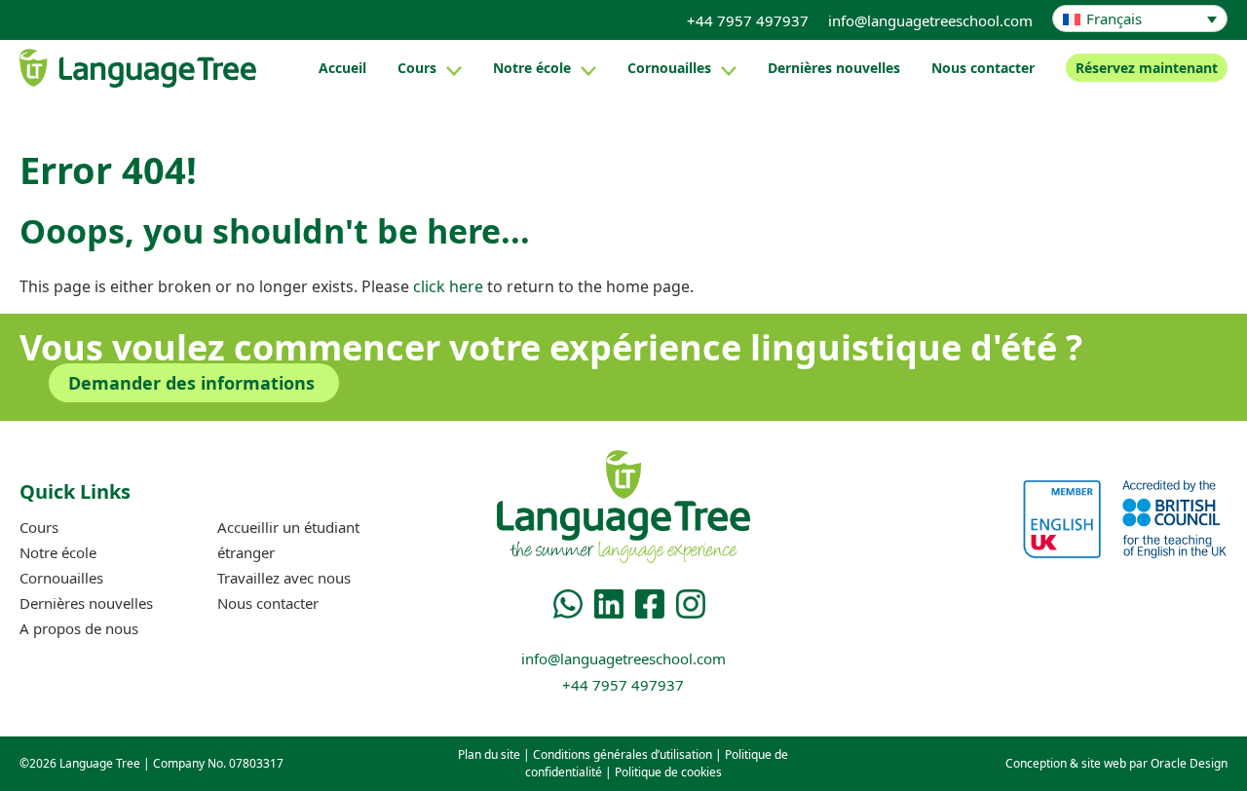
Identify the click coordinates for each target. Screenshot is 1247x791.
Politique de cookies (668, 772)
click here (448, 286)
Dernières (834, 67)
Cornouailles (669, 67)
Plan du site (489, 754)
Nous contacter (983, 67)
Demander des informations (191, 383)
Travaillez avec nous (284, 577)
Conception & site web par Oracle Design (1116, 763)
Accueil (342, 67)
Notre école (532, 67)
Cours (416, 67)
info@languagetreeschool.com (930, 20)
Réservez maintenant (1147, 67)
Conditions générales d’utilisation (622, 754)
